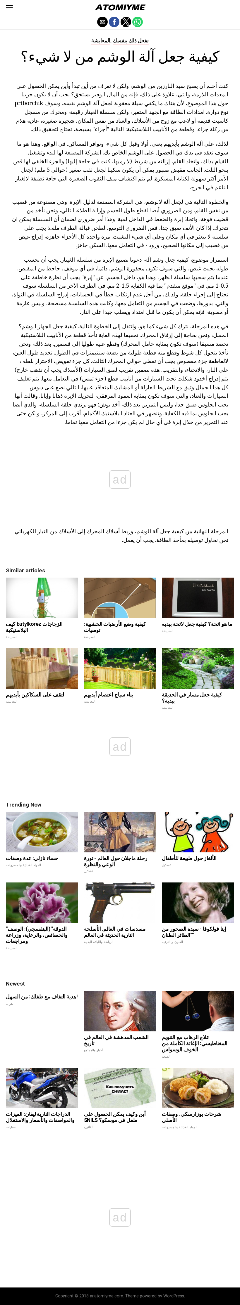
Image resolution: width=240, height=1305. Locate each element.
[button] (9, 7)
